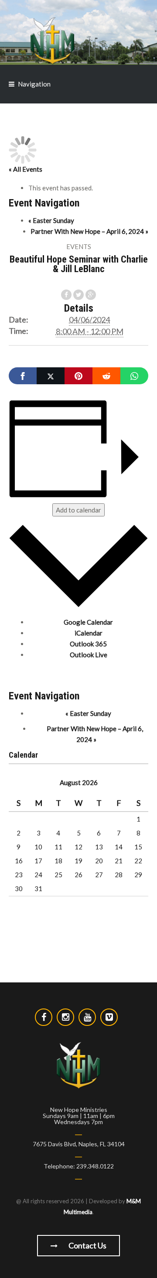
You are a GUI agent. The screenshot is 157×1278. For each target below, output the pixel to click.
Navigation (34, 84)
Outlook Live (88, 655)
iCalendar (88, 633)
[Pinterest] (78, 375)
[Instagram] (65, 1017)
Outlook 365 (88, 644)
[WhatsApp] (134, 375)
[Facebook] (23, 375)
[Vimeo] (109, 1017)
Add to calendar (78, 510)
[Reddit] (106, 375)
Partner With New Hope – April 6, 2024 (89, 231)
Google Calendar (88, 622)
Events (78, 246)
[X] (51, 375)
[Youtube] (87, 1017)
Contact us (86, 1245)
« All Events (25, 169)
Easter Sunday (51, 220)
